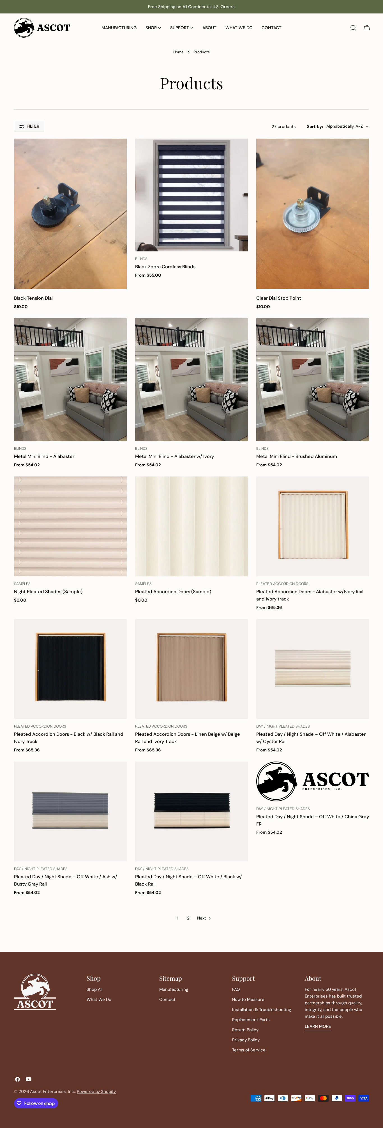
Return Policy (245, 1030)
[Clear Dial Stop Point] (312, 214)
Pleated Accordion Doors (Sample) (173, 592)
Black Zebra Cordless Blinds (165, 267)
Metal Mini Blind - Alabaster (44, 456)
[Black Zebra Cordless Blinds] (191, 195)
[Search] (353, 27)
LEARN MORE (318, 1026)
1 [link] (177, 918)
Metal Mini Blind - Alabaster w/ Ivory (174, 456)
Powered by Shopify (96, 1091)
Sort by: (315, 126)
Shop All (94, 989)
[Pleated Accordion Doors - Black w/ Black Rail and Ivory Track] (70, 669)
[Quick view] (118, 151)
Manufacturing (173, 989)
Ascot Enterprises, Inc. (52, 1091)
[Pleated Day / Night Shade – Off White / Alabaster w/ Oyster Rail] (312, 669)
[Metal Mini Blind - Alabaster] (70, 379)
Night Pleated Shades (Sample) (48, 592)
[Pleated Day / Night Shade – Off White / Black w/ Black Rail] (191, 811)
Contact (167, 999)
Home (178, 52)
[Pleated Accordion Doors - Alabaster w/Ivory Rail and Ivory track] (312, 526)
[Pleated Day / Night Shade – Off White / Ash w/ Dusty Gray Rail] (70, 811)
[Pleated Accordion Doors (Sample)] (191, 526)
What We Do (99, 999)
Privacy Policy (246, 1040)
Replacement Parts (251, 1019)
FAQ (236, 989)
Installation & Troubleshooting (261, 1009)
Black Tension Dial (33, 298)
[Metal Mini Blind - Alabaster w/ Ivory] (191, 379)
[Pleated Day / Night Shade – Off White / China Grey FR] (312, 781)
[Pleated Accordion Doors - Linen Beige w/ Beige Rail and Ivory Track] (191, 669)
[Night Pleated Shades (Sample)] (70, 526)
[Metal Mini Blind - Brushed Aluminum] (312, 379)
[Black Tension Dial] (70, 214)
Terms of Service (249, 1050)
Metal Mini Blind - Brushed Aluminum (296, 456)
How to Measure (248, 999)
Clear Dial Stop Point (278, 298)
